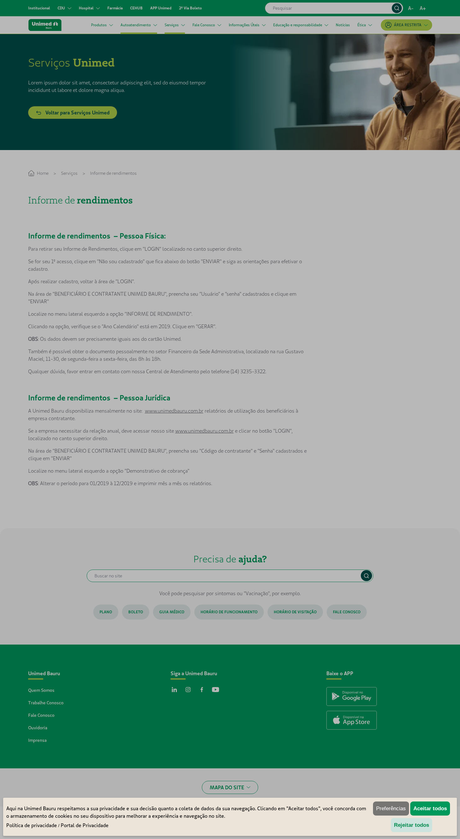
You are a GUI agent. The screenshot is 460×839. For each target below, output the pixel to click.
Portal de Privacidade (85, 825)
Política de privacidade (31, 825)
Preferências (391, 808)
